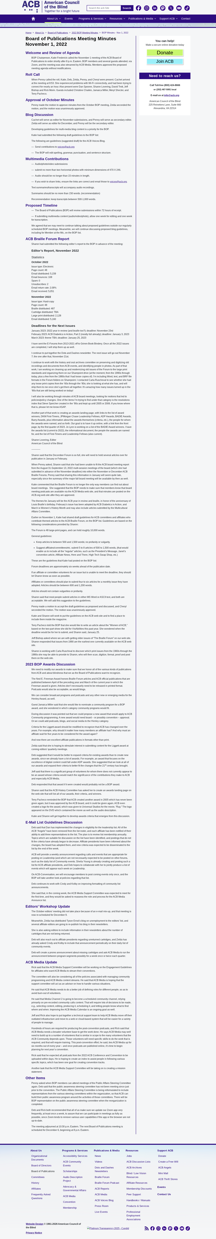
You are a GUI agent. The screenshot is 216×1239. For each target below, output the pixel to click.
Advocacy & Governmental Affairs (74, 1188)
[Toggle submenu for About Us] (59, 18)
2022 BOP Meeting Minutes (85, 33)
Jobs (129, 1156)
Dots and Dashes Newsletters (104, 1169)
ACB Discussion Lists (138, 1161)
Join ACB (165, 61)
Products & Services (138, 1206)
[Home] (50, 6)
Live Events (101, 1212)
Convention (69, 1202)
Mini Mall (163, 1173)
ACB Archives (134, 1167)
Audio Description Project (72, 1179)
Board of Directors (41, 1165)
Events (69, 18)
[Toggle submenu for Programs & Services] (105, 18)
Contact (185, 18)
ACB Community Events (72, 1163)
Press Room (101, 1206)
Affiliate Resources (137, 1182)
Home (33, 19)
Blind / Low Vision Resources (136, 1175)
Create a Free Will (168, 1161)
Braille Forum (102, 1177)
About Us (52, 18)
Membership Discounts (139, 1188)
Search (127, 8)
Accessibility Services (75, 1156)
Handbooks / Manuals (138, 1200)
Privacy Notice (34, 1233)
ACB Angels (164, 1167)
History (35, 1182)
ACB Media (69, 1196)
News (98, 1156)
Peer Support (134, 1194)
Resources (116, 18)
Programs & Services (91, 18)
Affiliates (36, 1188)
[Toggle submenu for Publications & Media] (155, 18)
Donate (165, 52)
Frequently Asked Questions (40, 1196)
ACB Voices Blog (104, 1200)
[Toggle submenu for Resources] (124, 18)
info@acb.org (171, 95)
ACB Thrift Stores (168, 1179)
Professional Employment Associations (134, 1216)
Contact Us (164, 1194)
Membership (70, 1207)
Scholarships (70, 1171)
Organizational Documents (39, 1158)
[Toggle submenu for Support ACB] (176, 18)
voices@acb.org (66, 147)
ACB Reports (102, 1188)
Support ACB (167, 18)
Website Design (34, 1224)
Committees (38, 1177)
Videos (98, 1161)
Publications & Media (140, 18)
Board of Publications (58, 33)
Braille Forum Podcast (107, 1182)
